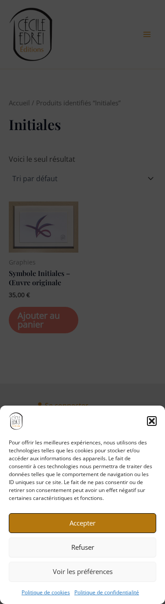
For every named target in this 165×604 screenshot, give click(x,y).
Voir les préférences (83, 571)
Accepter (82, 522)
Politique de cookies (46, 592)
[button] (151, 421)
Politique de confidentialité (106, 592)
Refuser (82, 547)
